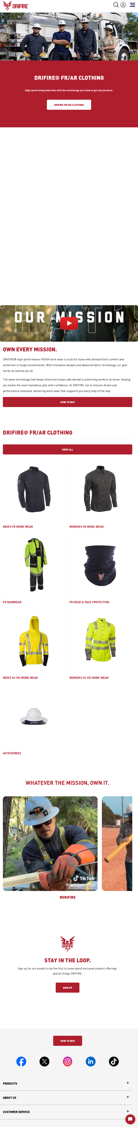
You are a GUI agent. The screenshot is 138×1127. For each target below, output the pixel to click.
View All (67, 449)
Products (10, 1083)
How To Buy (67, 1040)
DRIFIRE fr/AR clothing (69, 104)
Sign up (67, 987)
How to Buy (67, 402)
